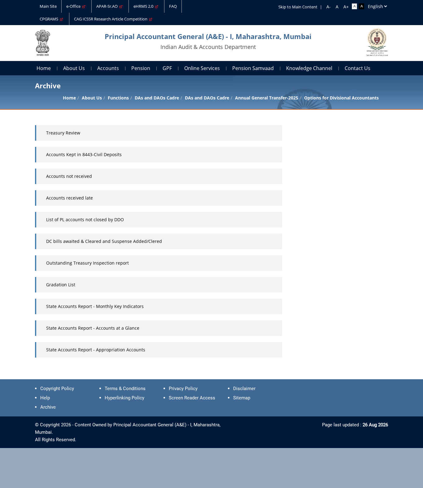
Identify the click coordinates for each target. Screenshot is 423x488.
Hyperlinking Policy (124, 398)
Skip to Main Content (297, 7)
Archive (48, 407)
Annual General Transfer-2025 (266, 98)
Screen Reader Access (192, 398)
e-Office (74, 6)
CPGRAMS (50, 19)
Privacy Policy (183, 388)
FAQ (173, 6)
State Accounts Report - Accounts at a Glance (92, 328)
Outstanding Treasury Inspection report (87, 263)
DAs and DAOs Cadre (207, 98)
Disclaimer (244, 388)
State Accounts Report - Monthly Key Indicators (95, 306)
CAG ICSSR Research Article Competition (111, 19)
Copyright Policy (57, 388)
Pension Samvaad (253, 68)
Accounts (108, 68)
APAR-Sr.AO (108, 6)
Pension (140, 68)
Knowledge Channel (309, 68)
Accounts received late (69, 198)
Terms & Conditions (125, 388)
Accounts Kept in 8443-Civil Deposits (84, 154)
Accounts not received (69, 176)
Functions (118, 98)
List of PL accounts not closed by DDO (85, 219)
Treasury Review (63, 133)
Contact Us (357, 68)
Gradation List (60, 285)
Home (44, 68)
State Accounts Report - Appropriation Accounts (95, 350)
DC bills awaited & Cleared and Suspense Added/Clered (104, 241)
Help (45, 398)
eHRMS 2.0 (144, 6)
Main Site (48, 6)
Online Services (202, 68)
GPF (167, 68)
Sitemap (241, 398)
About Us (74, 68)
